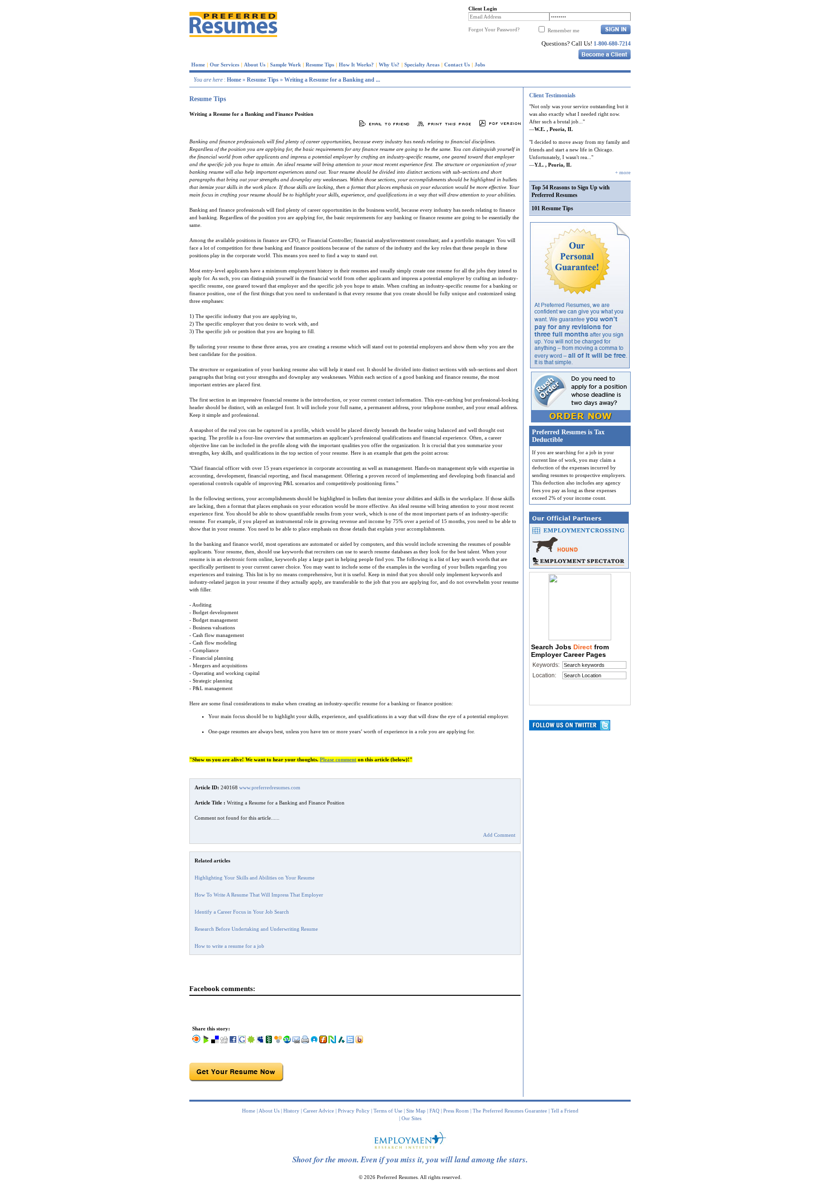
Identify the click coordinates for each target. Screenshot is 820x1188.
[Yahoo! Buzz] (359, 1041)
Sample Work (285, 64)
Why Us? (389, 64)
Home (198, 64)
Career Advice (318, 1110)
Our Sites (411, 1118)
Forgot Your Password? (494, 29)
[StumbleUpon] (287, 1041)
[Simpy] (278, 1041)
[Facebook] (233, 1041)
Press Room (456, 1110)
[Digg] (224, 1041)
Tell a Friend (564, 1110)
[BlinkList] (196, 1041)
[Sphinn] (251, 1041)
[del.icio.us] (215, 1041)
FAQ (434, 1110)
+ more (623, 172)
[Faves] (314, 1041)
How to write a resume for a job (229, 946)
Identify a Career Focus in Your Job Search (242, 912)
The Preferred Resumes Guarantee (510, 1110)
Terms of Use (387, 1110)
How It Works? (356, 64)
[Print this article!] (305, 1041)
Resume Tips (320, 64)
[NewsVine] (269, 1041)
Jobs (480, 64)
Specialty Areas (421, 64)
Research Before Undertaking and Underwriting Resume (256, 929)
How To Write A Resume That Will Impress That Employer (259, 895)
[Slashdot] (341, 1041)
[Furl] (323, 1041)
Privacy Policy (354, 1110)
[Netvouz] (332, 1041)
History (291, 1110)
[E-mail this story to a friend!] (296, 1041)
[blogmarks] (206, 1041)
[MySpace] (260, 1041)
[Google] (242, 1041)
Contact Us (457, 64)
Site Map (416, 1110)
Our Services (224, 64)
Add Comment (499, 835)
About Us (254, 64)
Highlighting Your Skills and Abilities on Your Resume (255, 877)
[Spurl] (350, 1041)
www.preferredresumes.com (269, 787)
